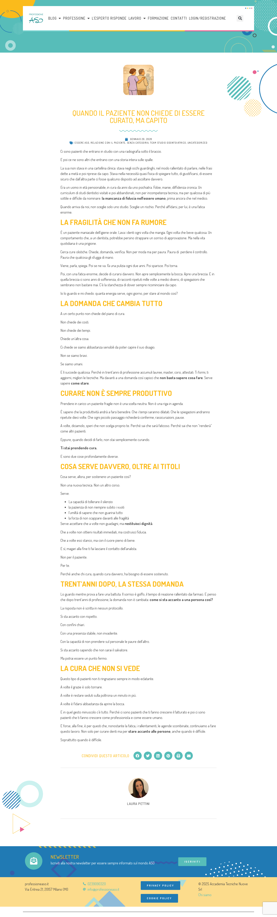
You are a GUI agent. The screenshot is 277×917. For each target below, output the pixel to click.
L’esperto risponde (109, 18)
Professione (74, 18)
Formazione (158, 18)
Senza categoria (138, 142)
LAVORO (135, 18)
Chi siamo (205, 895)
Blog (52, 18)
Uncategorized (198, 142)
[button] (240, 18)
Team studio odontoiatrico (168, 142)
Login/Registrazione (207, 18)
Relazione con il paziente (108, 142)
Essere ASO (82, 142)
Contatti (179, 18)
